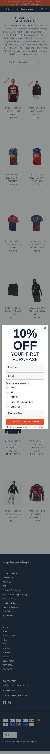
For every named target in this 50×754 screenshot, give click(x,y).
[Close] (45, 328)
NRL (13, 387)
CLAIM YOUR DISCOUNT (25, 421)
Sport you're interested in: (18, 383)
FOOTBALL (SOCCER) (22, 402)
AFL (13, 392)
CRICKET (15, 407)
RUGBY (14, 397)
